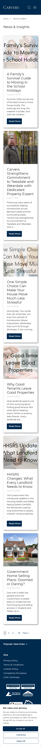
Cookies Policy (10, 669)
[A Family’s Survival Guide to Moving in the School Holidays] (20, 52)
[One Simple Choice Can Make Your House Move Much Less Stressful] (20, 260)
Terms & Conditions (13, 665)
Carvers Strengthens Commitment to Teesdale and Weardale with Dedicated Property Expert (20, 181)
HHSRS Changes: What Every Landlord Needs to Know (20, 480)
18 (19, 633)
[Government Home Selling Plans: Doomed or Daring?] (20, 549)
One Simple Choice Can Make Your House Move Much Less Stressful (17, 292)
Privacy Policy (10, 660)
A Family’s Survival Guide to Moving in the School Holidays (19, 82)
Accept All (20, 729)
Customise (21, 735)
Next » (26, 633)
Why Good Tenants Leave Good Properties (20, 388)
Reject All (21, 741)
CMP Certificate (11, 677)
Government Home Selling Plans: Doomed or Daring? (20, 578)
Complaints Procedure (15, 673)
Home (6, 19)
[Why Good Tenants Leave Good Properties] (20, 362)
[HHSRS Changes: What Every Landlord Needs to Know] (20, 452)
